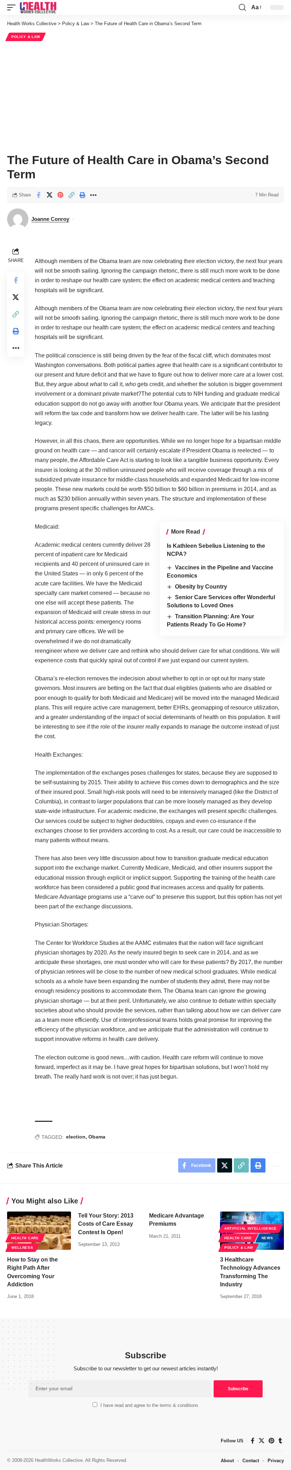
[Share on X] (49, 195)
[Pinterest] (271, 1441)
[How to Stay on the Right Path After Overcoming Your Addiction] (39, 1231)
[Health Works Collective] (38, 7)
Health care (25, 1238)
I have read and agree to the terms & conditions (149, 1405)
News (267, 1238)
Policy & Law (25, 37)
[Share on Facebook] (38, 195)
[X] (261, 1441)
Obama (96, 1137)
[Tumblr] (280, 1441)
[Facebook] (252, 1441)
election (76, 1137)
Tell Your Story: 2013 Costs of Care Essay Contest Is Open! (105, 1224)
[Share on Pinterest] (60, 195)
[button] (13, 7)
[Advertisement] (145, 96)
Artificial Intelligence (250, 1228)
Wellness (22, 1247)
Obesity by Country (201, 587)
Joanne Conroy (50, 219)
